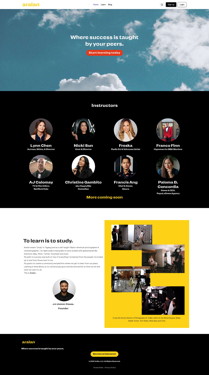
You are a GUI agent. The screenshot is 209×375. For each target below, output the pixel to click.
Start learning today (104, 53)
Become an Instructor (104, 354)
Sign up (171, 4)
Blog (110, 4)
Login (182, 4)
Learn (103, 4)
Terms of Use (98, 367)
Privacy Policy (110, 367)
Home (95, 4)
